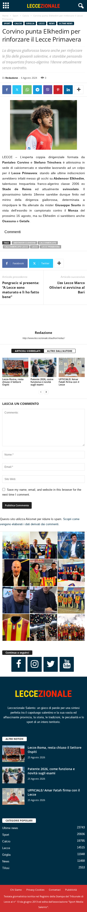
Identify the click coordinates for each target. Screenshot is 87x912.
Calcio (26, 15)
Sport (15, 15)
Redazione (11, 77)
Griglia (30, 23)
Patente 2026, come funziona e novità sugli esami (42, 381)
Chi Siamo (16, 889)
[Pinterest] (58, 89)
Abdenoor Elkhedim (24, 242)
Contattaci (55, 889)
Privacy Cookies (35, 889)
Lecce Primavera (50, 246)
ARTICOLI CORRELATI (27, 351)
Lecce (42, 23)
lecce (35, 246)
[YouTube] (67, 664)
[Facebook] (6, 89)
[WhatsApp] (27, 89)
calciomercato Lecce (16, 246)
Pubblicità (71, 889)
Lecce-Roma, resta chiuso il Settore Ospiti (12, 381)
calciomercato (47, 242)
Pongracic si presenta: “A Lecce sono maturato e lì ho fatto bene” (20, 289)
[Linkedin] (68, 89)
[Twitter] (16, 89)
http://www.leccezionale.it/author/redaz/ (44, 338)
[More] (78, 89)
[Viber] (47, 89)
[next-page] (46, 392)
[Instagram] (34, 664)
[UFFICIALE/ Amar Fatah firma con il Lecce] (72, 367)
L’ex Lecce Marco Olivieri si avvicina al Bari (67, 287)
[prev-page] (41, 392)
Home (5, 15)
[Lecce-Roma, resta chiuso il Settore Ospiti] (15, 367)
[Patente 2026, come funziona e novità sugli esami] (44, 367)
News (52, 23)
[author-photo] (43, 317)
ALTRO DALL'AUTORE (59, 351)
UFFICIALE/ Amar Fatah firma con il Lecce (69, 381)
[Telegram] (37, 89)
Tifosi (5, 868)
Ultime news (65, 23)
